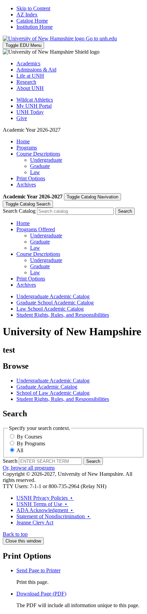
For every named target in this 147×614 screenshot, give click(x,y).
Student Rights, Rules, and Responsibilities (62, 315)
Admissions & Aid (36, 70)
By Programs (31, 443)
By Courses (29, 437)
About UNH (30, 88)
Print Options (30, 178)
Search (10, 461)
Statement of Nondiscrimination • (53, 516)
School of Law (53, 393)
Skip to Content (33, 8)
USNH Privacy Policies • (45, 498)
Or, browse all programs (29, 468)
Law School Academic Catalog (50, 309)
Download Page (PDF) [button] (41, 594)
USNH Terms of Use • (42, 504)
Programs (26, 148)
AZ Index (27, 14)
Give (21, 118)
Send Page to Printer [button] (38, 570)
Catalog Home (32, 21)
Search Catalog (19, 211)
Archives (26, 184)
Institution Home (34, 27)
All (19, 450)
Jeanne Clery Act (34, 522)
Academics (28, 63)
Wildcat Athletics (34, 100)
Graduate (40, 166)
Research (26, 82)
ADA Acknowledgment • (45, 510)
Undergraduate (46, 160)
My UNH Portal (34, 106)
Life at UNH (30, 76)
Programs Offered (35, 229)
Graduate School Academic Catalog (55, 302)
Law (35, 172)
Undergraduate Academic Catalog (53, 296)
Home (23, 141)
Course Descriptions (38, 154)
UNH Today (30, 112)
